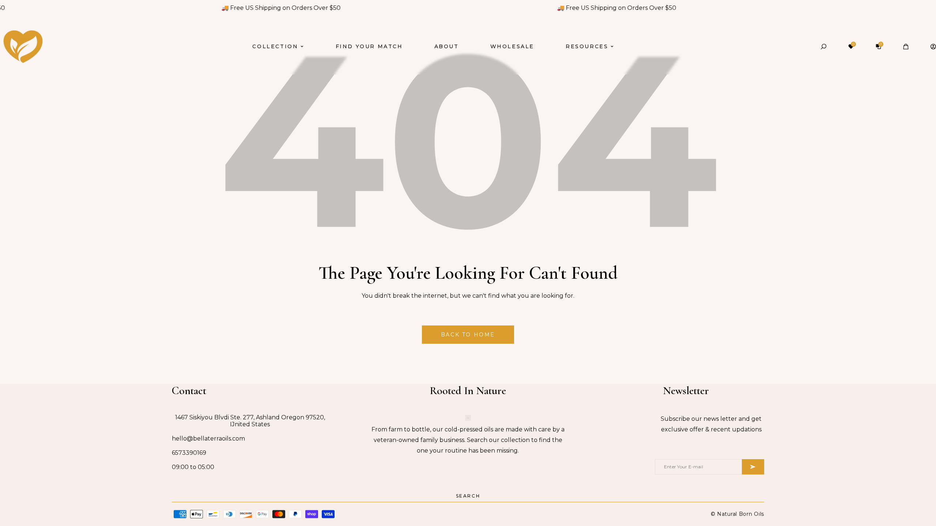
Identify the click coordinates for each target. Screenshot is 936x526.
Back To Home (468, 334)
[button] (823, 46)
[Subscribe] (753, 466)
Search (468, 496)
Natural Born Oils (740, 514)
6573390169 (189, 452)
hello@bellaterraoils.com (208, 438)
